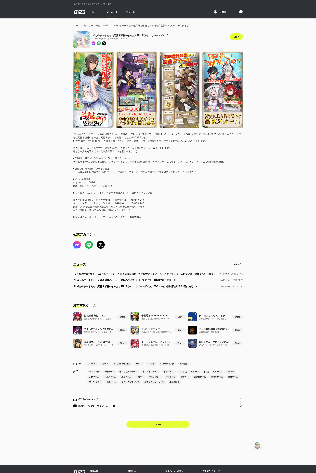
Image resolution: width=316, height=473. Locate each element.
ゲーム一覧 (112, 12)
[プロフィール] (241, 12)
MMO (106, 25)
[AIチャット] (257, 444)
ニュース (130, 12)
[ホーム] (79, 12)
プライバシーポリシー (175, 471)
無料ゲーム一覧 (92, 25)
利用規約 (132, 471)
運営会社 (94, 471)
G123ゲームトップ (211, 471)
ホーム (95, 12)
